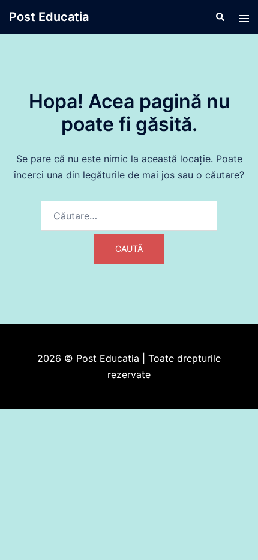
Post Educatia (49, 17)
